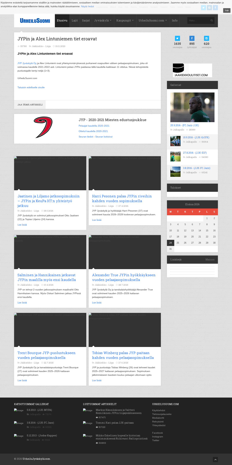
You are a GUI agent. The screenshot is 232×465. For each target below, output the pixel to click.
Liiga (48, 46)
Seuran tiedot (86, 136)
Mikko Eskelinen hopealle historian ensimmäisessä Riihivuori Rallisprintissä (121, 437)
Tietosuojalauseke (162, 414)
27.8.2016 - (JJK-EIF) (195, 152)
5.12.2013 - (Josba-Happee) (42, 435)
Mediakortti (158, 417)
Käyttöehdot (158, 410)
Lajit (75, 20)
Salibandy (35, 439)
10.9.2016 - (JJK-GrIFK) (196, 137)
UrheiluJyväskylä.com (36, 458)
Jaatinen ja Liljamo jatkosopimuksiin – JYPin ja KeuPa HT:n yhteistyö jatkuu (48, 201)
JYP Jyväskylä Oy (27, 63)
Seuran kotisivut (103, 136)
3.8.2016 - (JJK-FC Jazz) (196, 168)
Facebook (157, 432)
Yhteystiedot (158, 425)
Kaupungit (123, 20)
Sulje (227, 10)
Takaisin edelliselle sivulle (31, 87)
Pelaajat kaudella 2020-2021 (94, 125)
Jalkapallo (178, 129)
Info (174, 20)
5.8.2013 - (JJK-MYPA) (39, 410)
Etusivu (62, 20)
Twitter (155, 440)
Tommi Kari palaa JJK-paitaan (115, 422)
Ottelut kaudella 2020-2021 (93, 131)
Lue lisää (22, 224)
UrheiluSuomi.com (151, 20)
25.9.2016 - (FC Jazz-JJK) (184, 125)
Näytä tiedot (87, 6)
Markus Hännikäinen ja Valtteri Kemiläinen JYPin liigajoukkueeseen (119, 411)
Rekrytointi (158, 421)
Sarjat (86, 20)
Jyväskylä (101, 20)
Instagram (157, 436)
